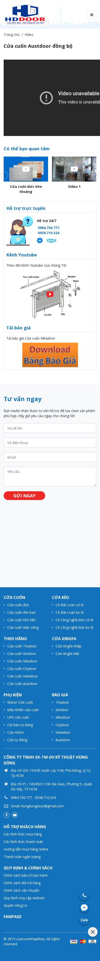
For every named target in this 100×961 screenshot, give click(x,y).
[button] (4, 175)
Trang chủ (12, 34)
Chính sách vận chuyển (21, 890)
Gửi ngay (24, 496)
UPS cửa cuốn (18, 717)
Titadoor (62, 702)
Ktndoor (62, 709)
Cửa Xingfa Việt (67, 653)
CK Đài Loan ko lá (69, 612)
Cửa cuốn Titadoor (22, 646)
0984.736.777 (48, 227)
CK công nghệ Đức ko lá (74, 627)
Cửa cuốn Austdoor (22, 683)
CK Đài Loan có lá (69, 605)
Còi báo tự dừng (20, 725)
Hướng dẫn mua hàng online (26, 849)
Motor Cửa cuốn (20, 702)
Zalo (84, 920)
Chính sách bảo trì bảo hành (26, 875)
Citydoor (62, 725)
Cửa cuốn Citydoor (21, 668)
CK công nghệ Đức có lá (74, 620)
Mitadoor (63, 717)
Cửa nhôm (15, 732)
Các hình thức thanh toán (23, 841)
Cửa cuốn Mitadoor (22, 661)
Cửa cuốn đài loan (21, 612)
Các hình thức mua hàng (23, 834)
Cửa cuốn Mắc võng (23, 627)
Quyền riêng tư (15, 905)
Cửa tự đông (17, 740)
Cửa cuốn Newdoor (22, 676)
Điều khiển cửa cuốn (23, 709)
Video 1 (74, 186)
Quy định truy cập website (24, 898)
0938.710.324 (48, 232)
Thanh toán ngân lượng (22, 856)
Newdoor (63, 732)
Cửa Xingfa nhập (68, 646)
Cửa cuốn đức (18, 605)
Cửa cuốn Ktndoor (21, 653)
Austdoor (63, 740)
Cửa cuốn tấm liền (21, 620)
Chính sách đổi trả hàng (22, 883)
